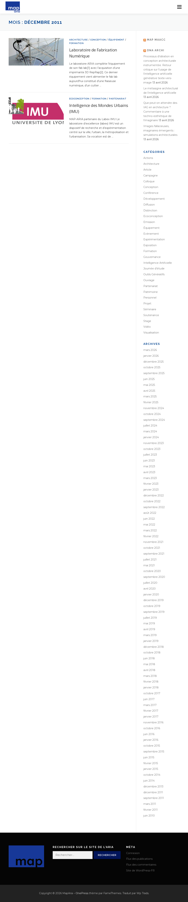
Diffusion (149, 204)
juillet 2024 (150, 425)
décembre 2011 (153, 792)
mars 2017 (150, 705)
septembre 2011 (153, 798)
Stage (147, 321)
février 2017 (150, 710)
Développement (154, 198)
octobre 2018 (151, 652)
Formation (76, 43)
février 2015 (150, 763)
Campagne (150, 175)
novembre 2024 (153, 408)
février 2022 (150, 536)
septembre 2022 (154, 507)
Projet (147, 303)
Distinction (150, 210)
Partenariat (117, 98)
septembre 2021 (153, 553)
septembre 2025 (153, 373)
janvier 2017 (150, 716)
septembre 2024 (154, 420)
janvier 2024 (151, 437)
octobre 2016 (151, 728)
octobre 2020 (152, 571)
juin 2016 (148, 734)
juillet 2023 (150, 454)
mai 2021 (149, 565)
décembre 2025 (153, 361)
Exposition (150, 245)
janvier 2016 (150, 739)
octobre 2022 (151, 501)
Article (147, 169)
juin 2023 (149, 460)
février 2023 (150, 483)
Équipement (116, 39)
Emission (149, 222)
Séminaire (149, 309)
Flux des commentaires (141, 864)
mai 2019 (149, 623)
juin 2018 (149, 658)
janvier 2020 (151, 594)
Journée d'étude (153, 268)
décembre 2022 (153, 495)
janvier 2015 (150, 769)
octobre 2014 (151, 774)
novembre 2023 (153, 443)
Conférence (150, 193)
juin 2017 (149, 699)
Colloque (149, 181)
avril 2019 (149, 629)
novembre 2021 (153, 542)
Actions (148, 158)
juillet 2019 (150, 617)
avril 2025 (149, 390)
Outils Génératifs (153, 274)
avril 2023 (149, 472)
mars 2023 (150, 478)
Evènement (151, 233)
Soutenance (151, 315)
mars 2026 (150, 350)
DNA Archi (155, 50)
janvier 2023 (151, 489)
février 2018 (150, 681)
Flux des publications (139, 858)
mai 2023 (149, 466)
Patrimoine (150, 292)
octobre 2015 (151, 745)
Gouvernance (152, 257)
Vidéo (147, 326)
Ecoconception (79, 98)
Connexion (133, 853)
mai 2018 (149, 664)
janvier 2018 (151, 687)
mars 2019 (150, 635)
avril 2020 (149, 588)
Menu (179, 6)
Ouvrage (148, 280)
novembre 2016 (153, 722)
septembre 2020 (154, 577)
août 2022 (149, 513)
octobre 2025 (151, 367)
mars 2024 (150, 431)
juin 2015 (148, 757)
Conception (98, 39)
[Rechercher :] (73, 855)
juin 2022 (149, 518)
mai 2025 (149, 385)
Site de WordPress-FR (140, 870)
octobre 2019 (151, 606)
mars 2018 (150, 676)
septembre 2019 (153, 612)
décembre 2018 (153, 646)
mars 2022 (150, 530)
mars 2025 (150, 396)
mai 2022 (149, 524)
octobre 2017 (151, 693)
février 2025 (150, 402)
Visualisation (151, 332)
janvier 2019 (150, 641)
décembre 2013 (153, 786)
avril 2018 (149, 670)
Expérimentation (154, 239)
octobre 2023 (151, 449)
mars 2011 (149, 804)
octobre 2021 (151, 547)
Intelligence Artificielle (157, 262)
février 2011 (150, 809)
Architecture (78, 39)
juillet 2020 (150, 582)
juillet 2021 (150, 559)
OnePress (82, 893)
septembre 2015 (153, 751)
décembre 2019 (153, 600)
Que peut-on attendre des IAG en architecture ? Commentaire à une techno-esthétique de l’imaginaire (160, 111)
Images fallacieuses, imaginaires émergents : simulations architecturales (160, 130)
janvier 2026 (151, 355)
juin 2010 (149, 815)
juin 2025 (149, 379)
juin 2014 (149, 780)
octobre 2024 (152, 414)
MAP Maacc (156, 39)
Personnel (149, 297)
